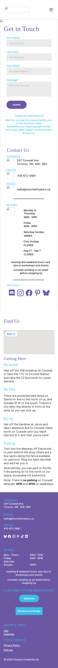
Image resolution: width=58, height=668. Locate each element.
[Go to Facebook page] (29, 293)
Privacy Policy (12, 645)
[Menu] (51, 9)
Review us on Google (29, 611)
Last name (12, 51)
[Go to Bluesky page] (46, 293)
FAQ (6, 630)
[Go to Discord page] (12, 293)
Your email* (13, 65)
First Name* (13, 37)
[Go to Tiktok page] (22, 536)
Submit (16, 104)
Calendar (9, 634)
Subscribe (29, 598)
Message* (12, 79)
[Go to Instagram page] (20, 293)
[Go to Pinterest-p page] (37, 293)
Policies (8, 650)
